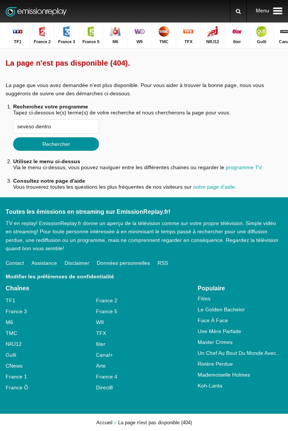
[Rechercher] (238, 11)
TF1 (10, 300)
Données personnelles (123, 263)
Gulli (11, 355)
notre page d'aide (213, 187)
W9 (100, 322)
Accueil (104, 422)
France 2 (106, 300)
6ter (100, 344)
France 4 (106, 377)
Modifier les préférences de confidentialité (60, 276)
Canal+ (104, 355)
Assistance (44, 263)
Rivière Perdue (215, 364)
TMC (11, 333)
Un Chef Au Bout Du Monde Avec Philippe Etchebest (240, 353)
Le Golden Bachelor (221, 309)
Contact (15, 263)
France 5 (106, 311)
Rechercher (56, 144)
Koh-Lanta (210, 386)
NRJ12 (14, 344)
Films (204, 299)
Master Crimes (215, 342)
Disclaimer (76, 263)
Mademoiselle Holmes (224, 375)
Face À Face (213, 320)
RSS (163, 263)
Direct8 (104, 387)
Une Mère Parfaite (219, 331)
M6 (9, 322)
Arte (101, 366)
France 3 (16, 311)
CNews (14, 366)
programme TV (243, 167)
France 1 (16, 377)
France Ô (17, 387)
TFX (101, 333)
